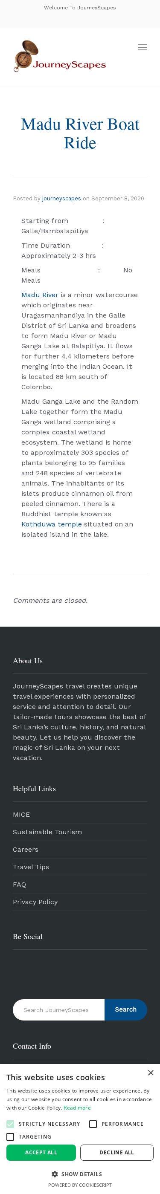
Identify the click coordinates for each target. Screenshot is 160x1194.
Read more (77, 1107)
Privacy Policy (35, 902)
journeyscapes (61, 198)
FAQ (19, 884)
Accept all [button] (41, 1152)
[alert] (80, 1129)
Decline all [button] (116, 1152)
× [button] (150, 1073)
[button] (10, 1124)
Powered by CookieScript (80, 1185)
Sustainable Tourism (47, 832)
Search (126, 1009)
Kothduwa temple (51, 524)
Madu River (39, 295)
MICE (21, 814)
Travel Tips (31, 867)
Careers (25, 849)
